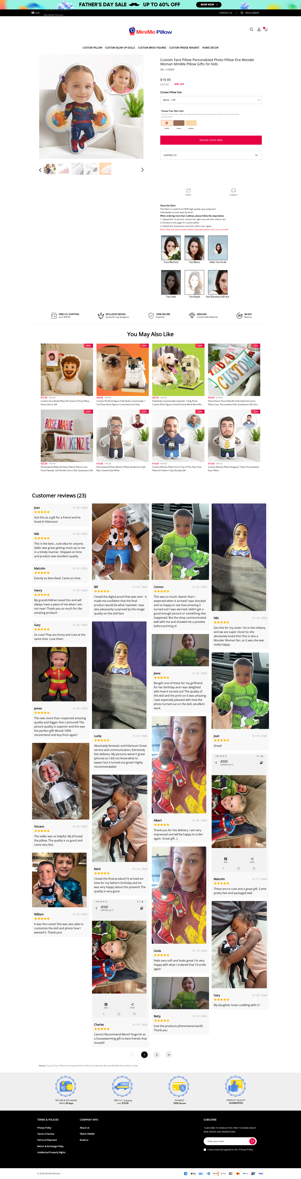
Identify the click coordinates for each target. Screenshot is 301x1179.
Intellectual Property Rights (51, 1152)
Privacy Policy (44, 1127)
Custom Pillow (92, 47)
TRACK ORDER (87, 1133)
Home (42, 1065)
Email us (84, 1140)
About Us (84, 1127)
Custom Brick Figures (152, 47)
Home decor (210, 47)
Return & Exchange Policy (50, 1146)
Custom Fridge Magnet (184, 47)
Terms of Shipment (47, 1140)
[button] (47, 106)
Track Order (252, 12)
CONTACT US (225, 12)
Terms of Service (45, 1133)
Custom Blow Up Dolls (120, 47)
